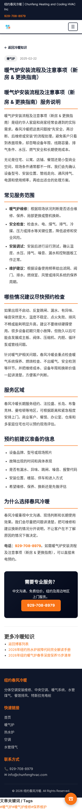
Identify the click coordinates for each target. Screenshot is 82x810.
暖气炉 (9, 725)
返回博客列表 (18, 644)
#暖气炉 (6, 807)
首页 (7, 717)
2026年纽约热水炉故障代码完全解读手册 (39, 649)
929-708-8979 (15, 16)
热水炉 (9, 732)
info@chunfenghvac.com (27, 775)
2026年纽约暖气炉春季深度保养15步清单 (39, 655)
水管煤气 (11, 747)
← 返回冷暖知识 (15, 47)
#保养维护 (39, 807)
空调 (7, 739)
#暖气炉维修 (21, 807)
